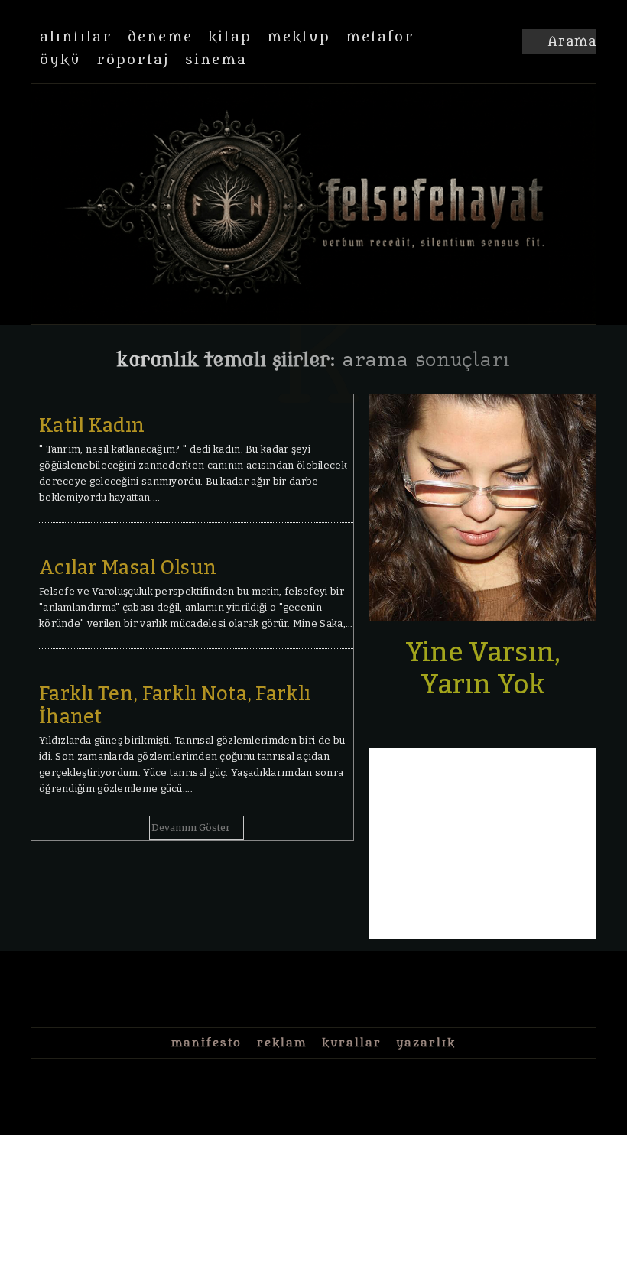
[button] (559, 42)
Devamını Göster (190, 827)
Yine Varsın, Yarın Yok (483, 668)
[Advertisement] (482, 843)
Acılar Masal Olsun (127, 567)
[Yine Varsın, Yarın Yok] (482, 507)
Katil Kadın (92, 425)
